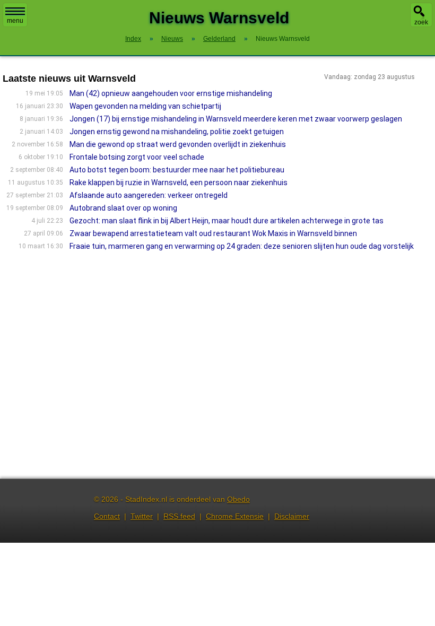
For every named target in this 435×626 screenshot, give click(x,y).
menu (15, 20)
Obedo (238, 499)
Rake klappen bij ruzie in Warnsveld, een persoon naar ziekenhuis (178, 182)
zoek (421, 22)
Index (133, 38)
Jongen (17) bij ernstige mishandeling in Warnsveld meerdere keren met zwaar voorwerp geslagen (235, 119)
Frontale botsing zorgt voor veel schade (136, 157)
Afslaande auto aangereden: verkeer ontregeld (148, 195)
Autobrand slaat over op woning (123, 208)
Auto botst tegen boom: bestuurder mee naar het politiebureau (176, 170)
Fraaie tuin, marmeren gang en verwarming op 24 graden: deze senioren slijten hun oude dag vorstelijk (241, 246)
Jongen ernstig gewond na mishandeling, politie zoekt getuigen (176, 131)
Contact (107, 516)
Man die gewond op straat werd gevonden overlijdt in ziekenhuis (177, 144)
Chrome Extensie (235, 516)
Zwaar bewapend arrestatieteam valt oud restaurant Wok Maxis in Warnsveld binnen (213, 233)
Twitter (141, 516)
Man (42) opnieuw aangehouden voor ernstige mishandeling (170, 93)
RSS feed (179, 516)
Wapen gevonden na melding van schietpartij (145, 106)
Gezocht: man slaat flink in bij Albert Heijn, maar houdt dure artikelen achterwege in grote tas (226, 220)
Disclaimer (291, 516)
